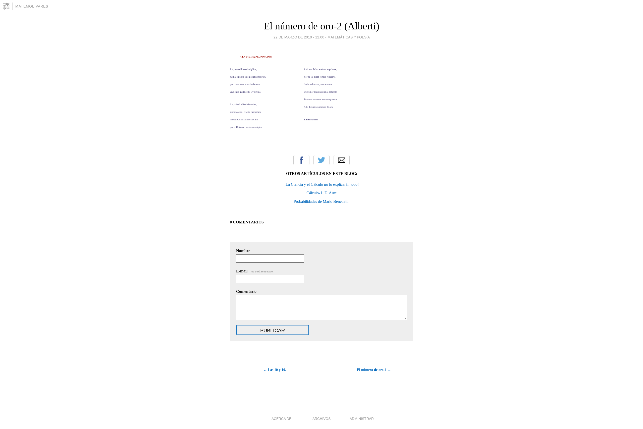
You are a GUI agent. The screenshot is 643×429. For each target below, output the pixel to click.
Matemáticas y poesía (349, 37)
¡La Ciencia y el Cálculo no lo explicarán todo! (321, 184)
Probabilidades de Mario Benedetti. (321, 201)
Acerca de (281, 419)
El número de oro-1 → (374, 370)
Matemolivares (31, 6)
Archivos (321, 419)
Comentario (246, 291)
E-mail (255, 271)
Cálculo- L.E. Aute (321, 193)
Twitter (321, 160)
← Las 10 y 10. (274, 370)
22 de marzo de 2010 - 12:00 (299, 37)
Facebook (301, 160)
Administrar (362, 419)
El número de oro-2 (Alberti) (321, 26)
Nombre (243, 251)
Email (342, 160)
